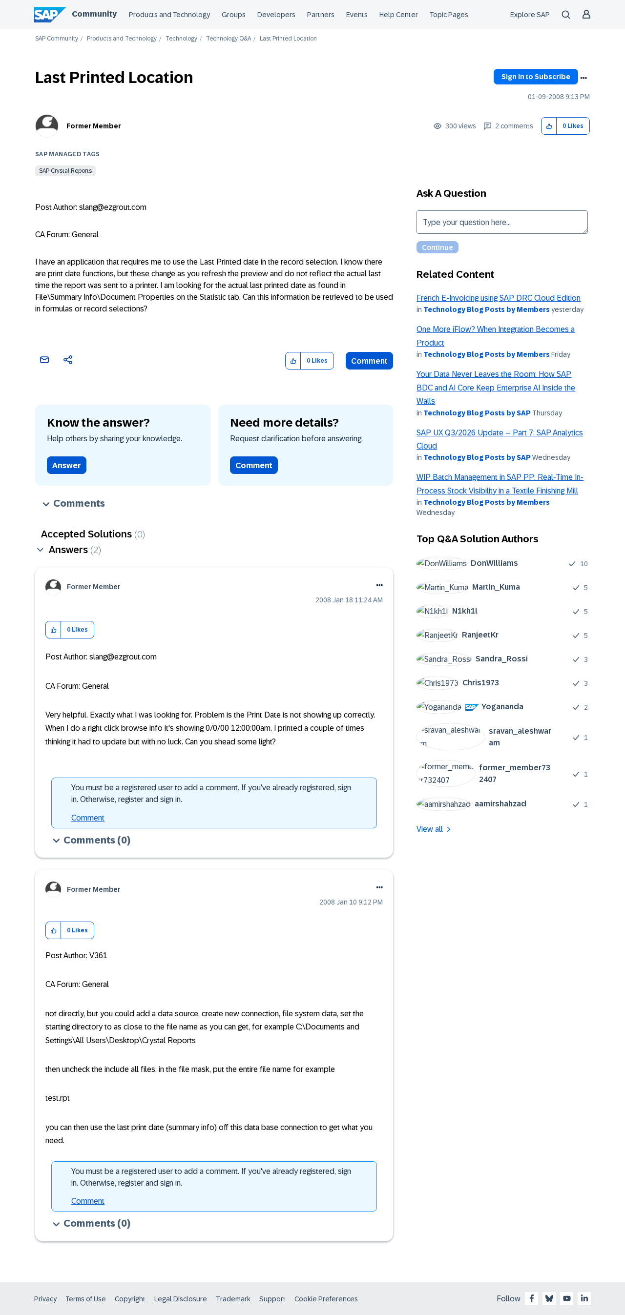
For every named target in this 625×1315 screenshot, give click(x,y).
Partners (320, 15)
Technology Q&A (228, 39)
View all (430, 829)
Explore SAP (530, 15)
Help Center (398, 15)
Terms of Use (85, 1299)
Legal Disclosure (180, 1299)
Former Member (93, 126)
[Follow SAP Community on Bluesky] (549, 1298)
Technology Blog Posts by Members (486, 309)
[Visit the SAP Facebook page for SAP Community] (532, 1298)
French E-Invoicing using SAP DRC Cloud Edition (499, 298)
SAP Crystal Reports (65, 170)
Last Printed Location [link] (288, 39)
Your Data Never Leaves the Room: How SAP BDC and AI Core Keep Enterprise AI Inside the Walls (496, 387)
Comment (369, 361)
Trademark (233, 1299)
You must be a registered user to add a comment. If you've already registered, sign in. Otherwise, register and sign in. (211, 793)
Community (94, 14)
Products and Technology (169, 15)
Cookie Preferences (326, 1299)
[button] (549, 126)
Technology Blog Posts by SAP (477, 413)
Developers (276, 15)
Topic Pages (449, 15)
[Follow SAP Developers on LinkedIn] (584, 1298)
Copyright (130, 1299)
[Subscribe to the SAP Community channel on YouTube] (567, 1298)
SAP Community (56, 39)
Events (357, 15)
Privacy (45, 1299)
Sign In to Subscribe (535, 77)
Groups (234, 15)
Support (272, 1299)
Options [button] (583, 78)
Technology (181, 39)
